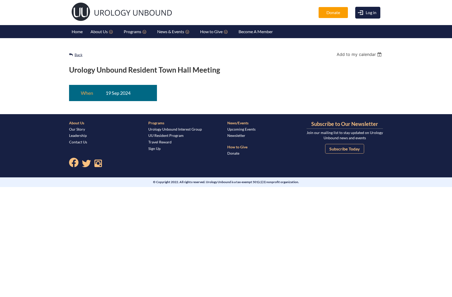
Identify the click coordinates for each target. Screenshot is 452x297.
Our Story (77, 129)
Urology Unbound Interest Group (175, 129)
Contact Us (78, 142)
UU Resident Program (166, 135)
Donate (333, 12)
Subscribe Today (344, 148)
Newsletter (236, 135)
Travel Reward (160, 142)
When (87, 93)
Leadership (78, 135)
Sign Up (154, 148)
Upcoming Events (241, 129)
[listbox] (360, 54)
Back (78, 55)
